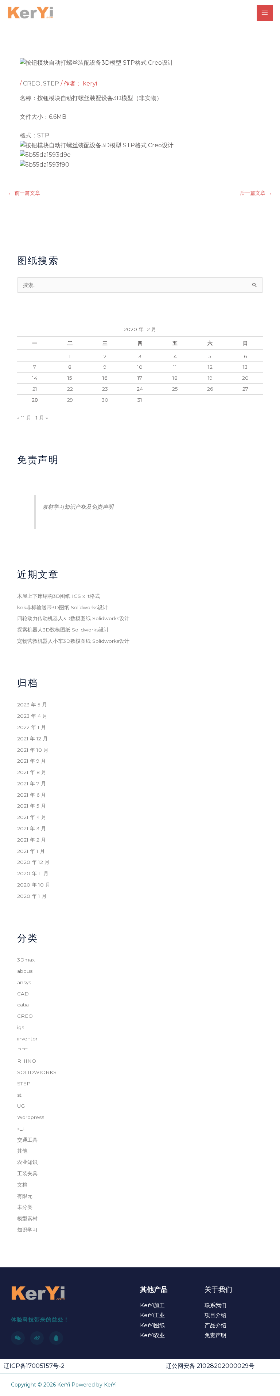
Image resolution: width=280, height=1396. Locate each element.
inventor (27, 1039)
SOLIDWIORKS (37, 1072)
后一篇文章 (256, 193)
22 (70, 389)
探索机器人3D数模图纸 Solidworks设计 (63, 630)
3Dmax (26, 960)
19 (210, 378)
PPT (22, 1049)
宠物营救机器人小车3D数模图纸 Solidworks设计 (73, 641)
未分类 (24, 1207)
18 (175, 378)
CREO (31, 83)
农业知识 (27, 1162)
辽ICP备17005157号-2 (34, 1365)
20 (245, 378)
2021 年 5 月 (31, 806)
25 (175, 389)
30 (105, 400)
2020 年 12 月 (33, 862)
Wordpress (30, 1117)
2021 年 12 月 (32, 738)
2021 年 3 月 (31, 828)
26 (210, 389)
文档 (22, 1185)
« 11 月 (24, 418)
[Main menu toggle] (265, 13)
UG (21, 1106)
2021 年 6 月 (31, 795)
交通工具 (27, 1140)
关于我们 (218, 1289)
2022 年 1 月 (31, 727)
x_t (20, 1128)
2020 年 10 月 (33, 885)
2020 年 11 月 (32, 873)
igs (20, 1027)
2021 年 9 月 (31, 761)
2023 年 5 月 (32, 705)
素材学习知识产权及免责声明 (77, 506)
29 (70, 400)
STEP (51, 83)
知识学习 (27, 1230)
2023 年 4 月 (32, 716)
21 (34, 389)
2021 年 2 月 (31, 840)
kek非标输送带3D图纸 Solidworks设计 (62, 607)
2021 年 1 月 (31, 851)
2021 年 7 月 (31, 783)
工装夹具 (27, 1173)
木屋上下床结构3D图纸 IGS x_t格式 (58, 596)
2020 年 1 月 (32, 896)
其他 (22, 1151)
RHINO (26, 1061)
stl (20, 1095)
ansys (24, 982)
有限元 (24, 1196)
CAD (23, 994)
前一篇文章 (24, 193)
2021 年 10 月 (32, 750)
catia (23, 1005)
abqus (24, 971)
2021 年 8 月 (31, 772)
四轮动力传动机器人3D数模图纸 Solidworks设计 (73, 618)
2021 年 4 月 (31, 817)
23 (105, 389)
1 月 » (42, 418)
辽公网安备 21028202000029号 (210, 1365)
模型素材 (27, 1218)
